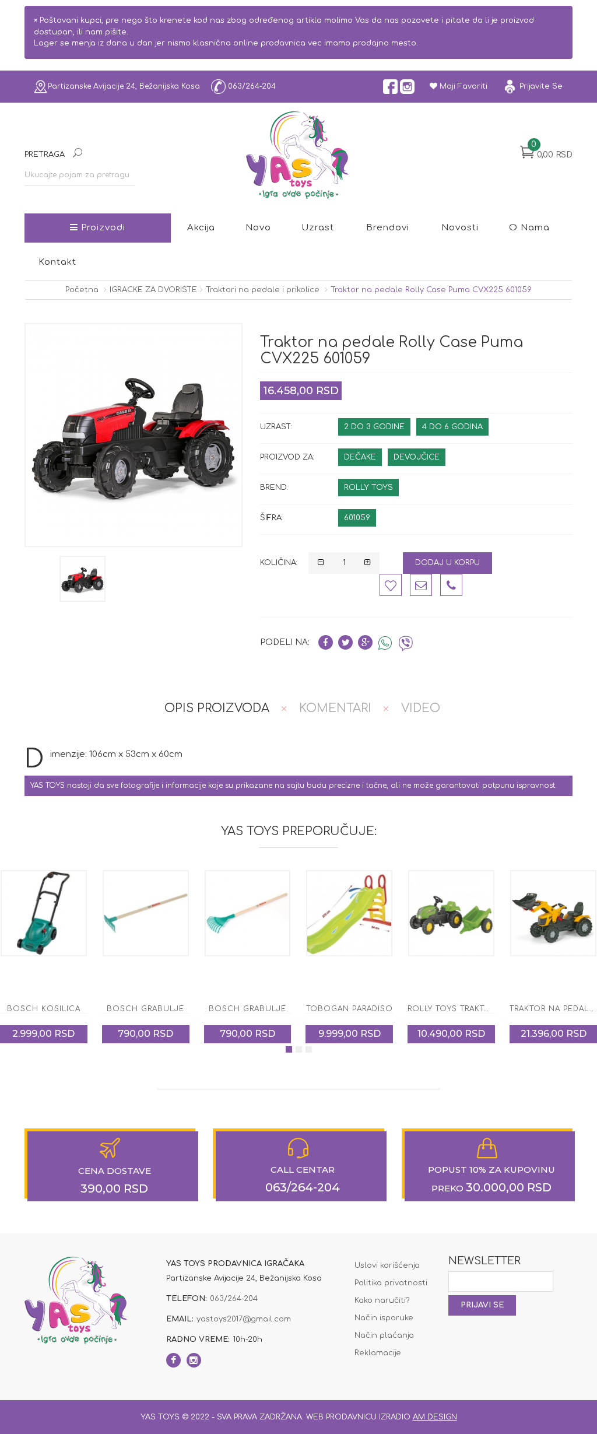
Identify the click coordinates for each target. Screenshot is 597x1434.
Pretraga (44, 154)
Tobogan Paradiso (247, 1009)
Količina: (278, 563)
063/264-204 (251, 86)
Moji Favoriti (462, 86)
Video (420, 708)
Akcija (201, 228)
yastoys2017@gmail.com (243, 1319)
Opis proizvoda (216, 708)
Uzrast (317, 228)
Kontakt (57, 262)
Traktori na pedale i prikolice (262, 290)
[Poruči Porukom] (421, 585)
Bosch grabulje (43, 1009)
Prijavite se (540, 86)
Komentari (335, 708)
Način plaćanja (384, 1335)
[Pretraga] (77, 154)
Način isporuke (383, 1318)
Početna (82, 290)
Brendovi (387, 228)
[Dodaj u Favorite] (391, 585)
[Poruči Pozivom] (451, 585)
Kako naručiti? (382, 1300)
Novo (258, 228)
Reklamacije (377, 1353)
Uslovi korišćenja (387, 1265)
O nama (529, 228)
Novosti (460, 228)
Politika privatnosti (390, 1283)
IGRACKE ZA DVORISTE (153, 290)
